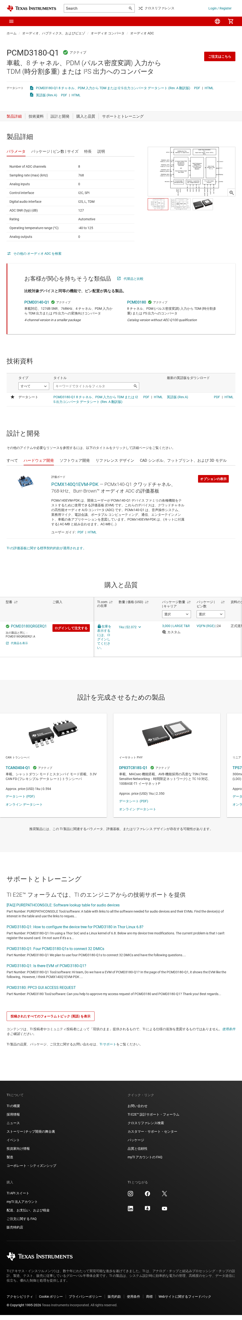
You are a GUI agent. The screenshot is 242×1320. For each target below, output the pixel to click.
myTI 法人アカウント (22, 1202)
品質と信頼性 (137, 1148)
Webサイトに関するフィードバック (185, 1296)
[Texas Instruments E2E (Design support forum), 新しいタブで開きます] (147, 1210)
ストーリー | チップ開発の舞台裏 (31, 1131)
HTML (209, 88)
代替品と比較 (133, 279)
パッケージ (136, 1140)
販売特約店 (15, 1227)
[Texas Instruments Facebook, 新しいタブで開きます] (147, 1195)
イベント (13, 1140)
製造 (10, 1157)
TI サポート (107, 1044)
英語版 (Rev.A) (46, 95)
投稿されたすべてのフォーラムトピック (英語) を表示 (51, 1016)
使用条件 (228, 1029)
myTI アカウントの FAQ (145, 1157)
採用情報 (13, 1114)
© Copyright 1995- (24, 1305)
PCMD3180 (136, 302)
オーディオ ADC (142, 33)
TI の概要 (13, 1106)
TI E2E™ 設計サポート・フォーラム (153, 1114)
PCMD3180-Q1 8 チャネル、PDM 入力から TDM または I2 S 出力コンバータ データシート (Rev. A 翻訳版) (113, 88)
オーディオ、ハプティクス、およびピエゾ (53, 33)
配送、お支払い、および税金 (28, 1210)
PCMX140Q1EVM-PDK (75, 484)
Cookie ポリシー (51, 1296)
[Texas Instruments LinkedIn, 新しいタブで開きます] (130, 1210)
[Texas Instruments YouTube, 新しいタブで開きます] (164, 1210)
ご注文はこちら (219, 56)
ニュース (13, 1123)
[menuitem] (217, 21)
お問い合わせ (137, 1106)
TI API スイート (18, 1193)
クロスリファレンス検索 (146, 1123)
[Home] (31, 8)
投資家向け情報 (18, 1148)
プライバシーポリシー (85, 1296)
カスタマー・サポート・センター (152, 1131)
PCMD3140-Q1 (36, 302)
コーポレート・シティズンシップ (31, 1166)
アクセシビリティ (20, 1296)
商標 (149, 1296)
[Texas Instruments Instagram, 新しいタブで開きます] (130, 1195)
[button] (11, 21)
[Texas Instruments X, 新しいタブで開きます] (164, 1195)
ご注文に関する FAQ (22, 1219)
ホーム (12, 33)
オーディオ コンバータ (108, 33)
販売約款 (114, 1296)
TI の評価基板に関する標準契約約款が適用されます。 (46, 548)
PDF (197, 88)
